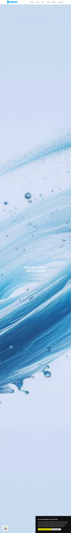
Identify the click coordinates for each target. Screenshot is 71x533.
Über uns (38, 2)
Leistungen (32, 2)
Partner (43, 2)
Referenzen (54, 2)
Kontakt (48, 2)
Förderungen (60, 2)
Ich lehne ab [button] (48, 529)
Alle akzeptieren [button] (42, 529)
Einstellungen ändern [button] (56, 529)
